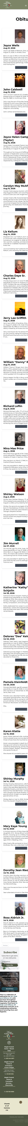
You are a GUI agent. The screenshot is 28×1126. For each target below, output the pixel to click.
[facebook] (9, 1043)
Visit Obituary (21, 67)
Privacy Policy (19, 1121)
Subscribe (9, 965)
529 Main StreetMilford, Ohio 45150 (9, 1071)
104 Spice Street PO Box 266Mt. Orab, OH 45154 (9, 1055)
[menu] (25, 5)
